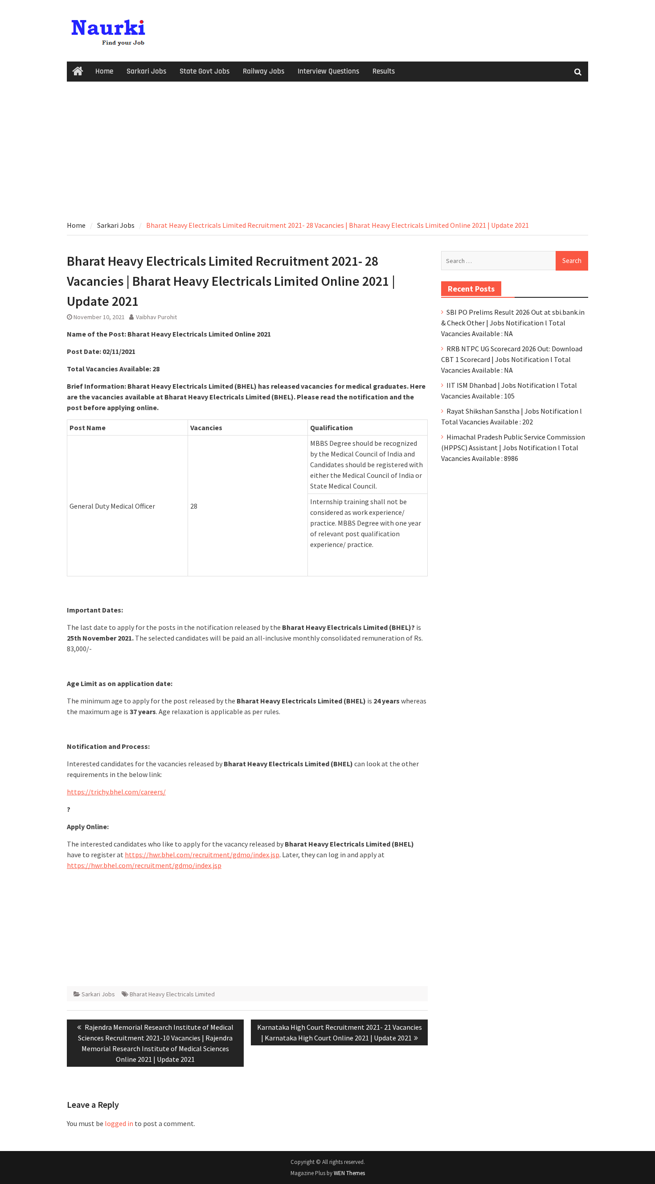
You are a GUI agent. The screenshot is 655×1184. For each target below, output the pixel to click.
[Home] (78, 72)
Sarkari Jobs (146, 71)
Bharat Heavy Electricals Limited (172, 994)
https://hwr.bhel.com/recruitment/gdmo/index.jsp (202, 854)
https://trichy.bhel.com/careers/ (116, 791)
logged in (119, 1123)
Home (104, 71)
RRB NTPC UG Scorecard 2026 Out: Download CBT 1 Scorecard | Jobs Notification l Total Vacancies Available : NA (511, 359)
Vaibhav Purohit (156, 317)
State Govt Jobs (204, 71)
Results (384, 71)
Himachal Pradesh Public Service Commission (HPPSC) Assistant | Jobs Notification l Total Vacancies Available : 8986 (513, 447)
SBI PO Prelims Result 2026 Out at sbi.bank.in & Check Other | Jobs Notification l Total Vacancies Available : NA (513, 323)
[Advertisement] (327, 148)
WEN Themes (349, 1173)
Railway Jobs (263, 71)
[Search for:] (514, 260)
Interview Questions (328, 71)
